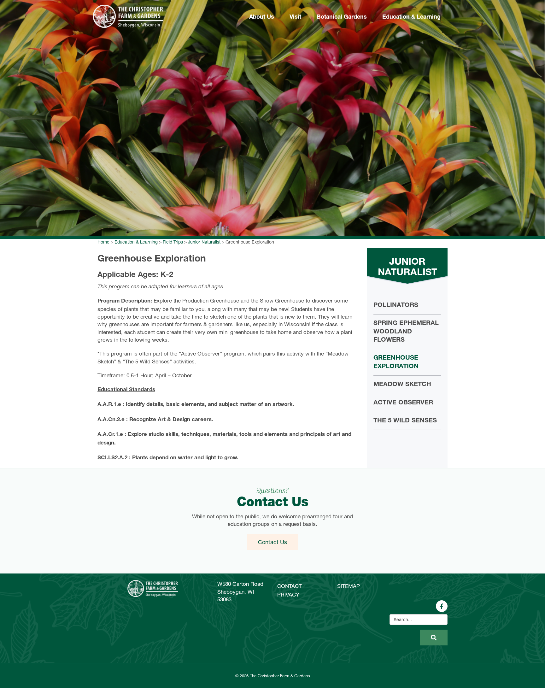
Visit (295, 17)
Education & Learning (411, 17)
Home (103, 241)
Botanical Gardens (342, 17)
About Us (261, 17)
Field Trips (173, 241)
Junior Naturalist (204, 241)
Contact (289, 586)
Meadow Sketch (402, 385)
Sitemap (348, 586)
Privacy (288, 594)
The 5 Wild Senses (405, 421)
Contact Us (272, 541)
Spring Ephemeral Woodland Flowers (406, 332)
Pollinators (395, 306)
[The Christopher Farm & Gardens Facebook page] (442, 606)
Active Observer (403, 403)
